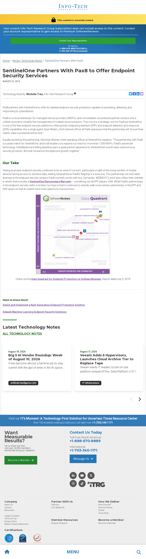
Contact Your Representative (73, 40)
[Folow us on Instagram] (73, 483)
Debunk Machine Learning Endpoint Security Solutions (35, 311)
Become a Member (19, 460)
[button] (73, 552)
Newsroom (9, 510)
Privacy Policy (10, 521)
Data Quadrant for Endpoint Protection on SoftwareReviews (66, 279)
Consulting (103, 513)
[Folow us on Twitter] (91, 475)
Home (6, 61)
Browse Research (59, 523)
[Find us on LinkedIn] (73, 475)
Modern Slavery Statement (16, 524)
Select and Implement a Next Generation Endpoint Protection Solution (44, 305)
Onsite (101, 510)
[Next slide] (139, 399)
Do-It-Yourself (104, 504)
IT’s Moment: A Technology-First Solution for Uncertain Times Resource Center (78, 418)
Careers (8, 507)
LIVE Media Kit (57, 507)
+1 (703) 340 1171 (102, 422)
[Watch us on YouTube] (82, 475)
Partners (55, 504)
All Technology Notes (22, 333)
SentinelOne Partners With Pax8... (64, 61)
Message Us (81, 459)
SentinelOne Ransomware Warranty (50, 181)
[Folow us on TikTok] (82, 483)
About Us (8, 504)
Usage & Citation (12, 516)
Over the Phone (105, 507)
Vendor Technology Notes (27, 61)
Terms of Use (10, 518)
